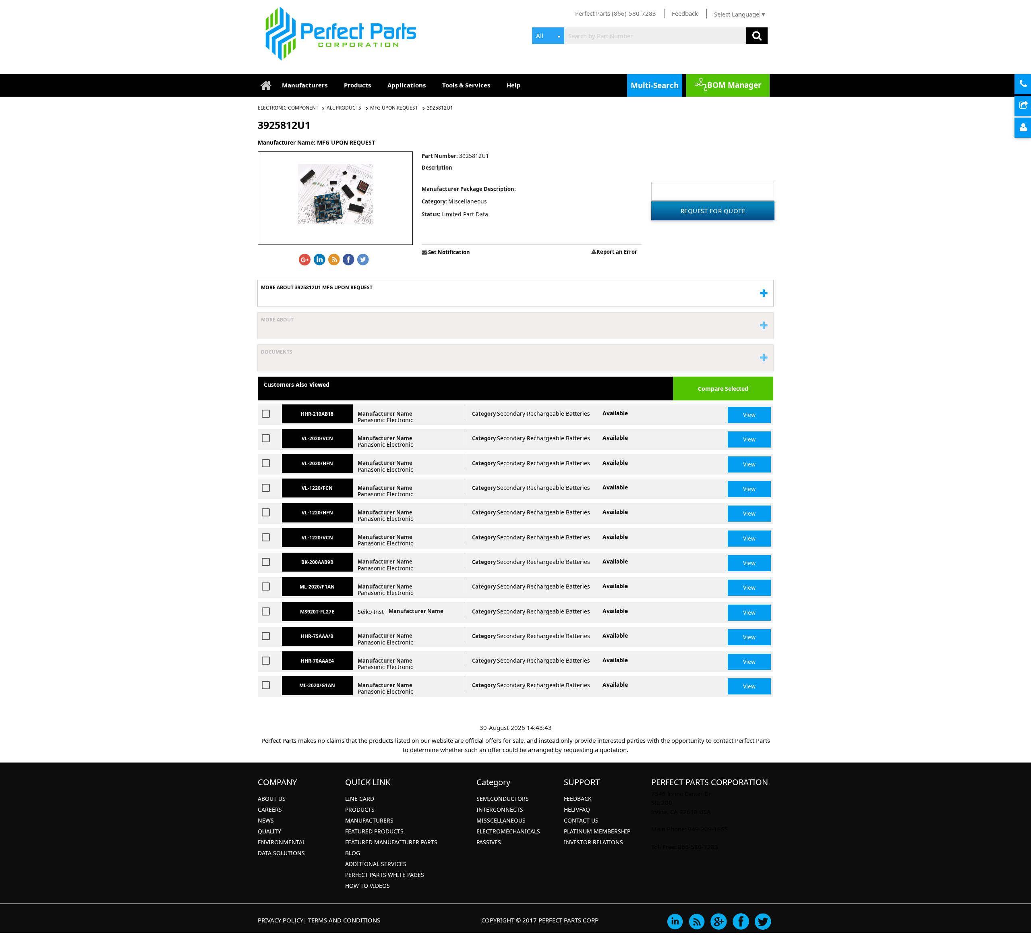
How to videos (367, 885)
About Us (272, 798)
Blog (352, 853)
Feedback (685, 13)
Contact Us (581, 820)
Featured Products (374, 831)
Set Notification (448, 252)
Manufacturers (304, 85)
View (749, 415)
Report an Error (616, 251)
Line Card (359, 798)
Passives (488, 842)
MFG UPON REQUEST (394, 107)
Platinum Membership (597, 831)
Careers (270, 809)
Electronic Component (289, 107)
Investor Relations (593, 842)
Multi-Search (655, 85)
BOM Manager (734, 85)
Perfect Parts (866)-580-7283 (615, 13)
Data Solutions (281, 853)
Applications (406, 85)
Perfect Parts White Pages (384, 875)
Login (1030, 128)
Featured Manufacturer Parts (391, 842)
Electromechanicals (508, 831)
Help (514, 85)
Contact (1030, 85)
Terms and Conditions (344, 920)
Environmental (281, 842)
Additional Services (375, 864)
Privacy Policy (280, 920)
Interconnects (499, 809)
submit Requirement (1030, 106)
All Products (344, 107)
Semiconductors (502, 798)
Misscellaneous (501, 820)
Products (357, 85)
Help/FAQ (577, 809)
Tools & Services (466, 85)
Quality (269, 831)
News (266, 820)
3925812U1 (440, 107)
